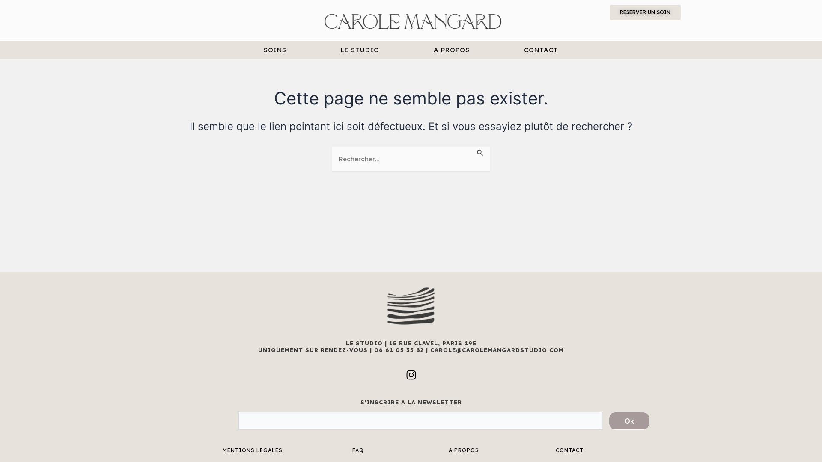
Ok (629, 421)
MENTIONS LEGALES (253, 450)
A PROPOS (452, 50)
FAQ (358, 450)
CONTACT (541, 50)
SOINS (275, 50)
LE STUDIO (360, 50)
